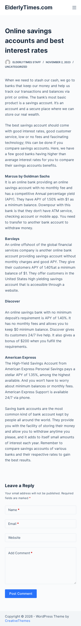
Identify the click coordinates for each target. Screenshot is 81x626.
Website (14, 538)
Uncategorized (16, 66)
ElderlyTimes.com (28, 7)
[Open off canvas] (74, 8)
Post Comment (20, 593)
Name (13, 510)
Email (13, 524)
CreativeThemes (17, 621)
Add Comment (20, 553)
